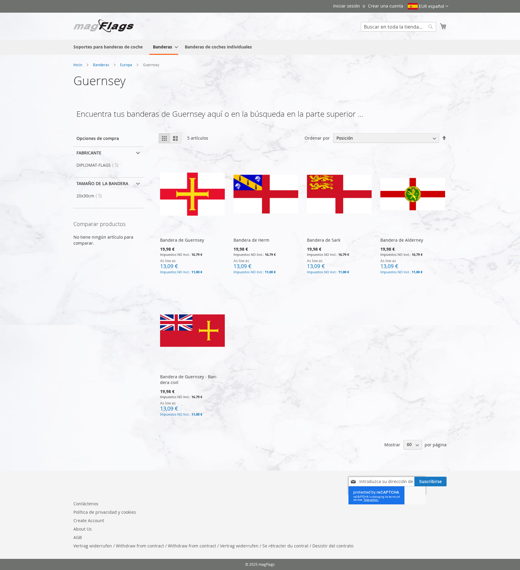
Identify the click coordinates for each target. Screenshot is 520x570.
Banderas (101, 64)
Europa (126, 64)
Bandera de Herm (251, 240)
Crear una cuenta (385, 6)
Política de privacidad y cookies (104, 512)
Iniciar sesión (346, 6)
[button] (428, 6)
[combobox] (398, 27)
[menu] (260, 47)
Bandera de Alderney (401, 240)
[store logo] (103, 26)
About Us (82, 529)
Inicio (78, 64)
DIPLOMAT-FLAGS (99, 165)
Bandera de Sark (323, 240)
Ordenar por (317, 138)
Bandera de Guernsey (182, 240)
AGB (77, 537)
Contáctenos (85, 503)
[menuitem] (108, 47)
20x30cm (90, 196)
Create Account (88, 520)
